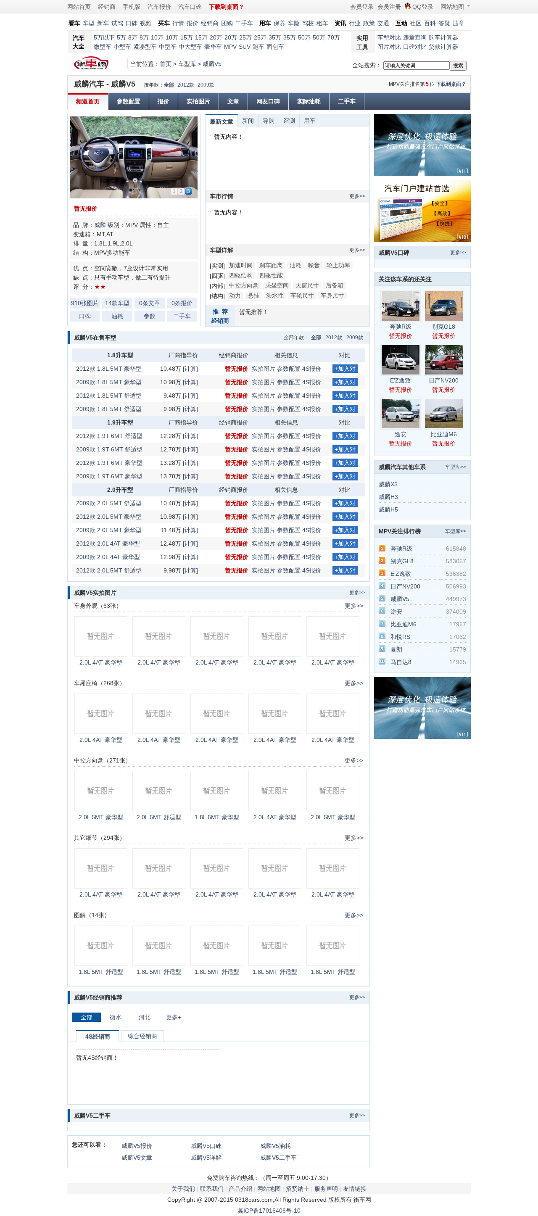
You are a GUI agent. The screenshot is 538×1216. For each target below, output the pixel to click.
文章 (233, 101)
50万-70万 (326, 37)
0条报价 (182, 303)
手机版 (131, 6)
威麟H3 (388, 496)
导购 (268, 120)
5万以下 (104, 37)
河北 (144, 1017)
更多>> (357, 196)
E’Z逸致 (400, 380)
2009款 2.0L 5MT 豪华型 (109, 530)
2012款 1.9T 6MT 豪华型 (109, 462)
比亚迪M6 (444, 434)
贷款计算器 (443, 46)
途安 (400, 434)
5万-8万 (127, 37)
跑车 (258, 46)
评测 (289, 120)
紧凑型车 (145, 46)
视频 (146, 23)
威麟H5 (388, 509)
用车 (310, 120)
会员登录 (362, 6)
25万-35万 (267, 37)
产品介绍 (240, 1188)
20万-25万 (238, 37)
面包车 (275, 46)
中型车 (168, 46)
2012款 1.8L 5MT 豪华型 (109, 368)
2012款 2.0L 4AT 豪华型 (108, 543)
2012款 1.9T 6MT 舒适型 (109, 436)
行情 (178, 23)
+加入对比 (345, 369)
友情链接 (355, 1188)
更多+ (173, 1017)
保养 (279, 23)
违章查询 (415, 37)
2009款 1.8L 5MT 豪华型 (109, 382)
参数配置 (128, 101)
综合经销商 (142, 1036)
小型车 (122, 46)
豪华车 (213, 46)
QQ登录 (422, 6)
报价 (192, 23)
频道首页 (88, 101)
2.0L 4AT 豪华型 (100, 662)
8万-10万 (152, 37)
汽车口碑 (190, 6)
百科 (430, 23)
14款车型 (117, 303)
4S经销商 (97, 1036)
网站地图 (452, 6)
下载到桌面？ (451, 84)
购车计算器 (443, 37)
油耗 (117, 316)
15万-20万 (208, 37)
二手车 (244, 23)
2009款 (206, 85)
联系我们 (212, 1188)
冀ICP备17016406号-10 (269, 1210)
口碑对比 (415, 46)
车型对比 (389, 37)
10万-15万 (179, 37)
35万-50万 (297, 37)
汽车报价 (159, 6)
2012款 (185, 85)
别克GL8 (443, 326)
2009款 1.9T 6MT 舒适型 (109, 449)
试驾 (117, 23)
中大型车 (190, 46)
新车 (103, 23)
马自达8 (400, 662)
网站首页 (79, 6)
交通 (383, 23)
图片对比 (389, 46)
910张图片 (85, 303)
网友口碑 (268, 101)
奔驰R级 (400, 326)
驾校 (308, 23)
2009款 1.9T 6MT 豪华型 (109, 476)
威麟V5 (212, 64)
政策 (369, 23)
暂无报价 (86, 208)
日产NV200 (444, 380)
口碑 (131, 23)
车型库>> (455, 467)
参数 (150, 316)
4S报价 (311, 368)
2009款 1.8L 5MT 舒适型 (109, 409)
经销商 (107, 6)
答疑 (444, 23)
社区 (416, 23)
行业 (355, 23)
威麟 (100, 225)
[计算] (190, 368)
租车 (322, 23)
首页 (165, 64)
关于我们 (183, 1188)
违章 (458, 23)
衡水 (115, 1017)
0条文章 (149, 303)
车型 (89, 23)
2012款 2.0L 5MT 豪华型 (109, 516)
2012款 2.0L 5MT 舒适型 (109, 570)
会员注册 (389, 6)
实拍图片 (198, 101)
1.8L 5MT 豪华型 (217, 817)
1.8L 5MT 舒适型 (101, 971)
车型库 (187, 64)
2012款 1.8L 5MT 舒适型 (109, 395)
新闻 (248, 120)
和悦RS (400, 636)
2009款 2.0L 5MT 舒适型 (109, 503)
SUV (245, 46)
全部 (169, 85)
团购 (227, 23)
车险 (294, 23)
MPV (230, 46)
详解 (206, 1157)
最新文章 (221, 121)
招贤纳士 (297, 1188)
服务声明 (326, 1188)
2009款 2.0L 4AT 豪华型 (108, 557)
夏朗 (396, 649)
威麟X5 (388, 484)
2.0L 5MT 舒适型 (159, 817)
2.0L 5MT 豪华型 (101, 817)
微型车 (102, 46)
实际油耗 (309, 101)
